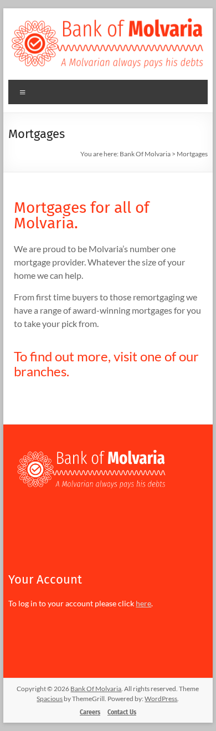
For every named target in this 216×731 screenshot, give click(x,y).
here (143, 603)
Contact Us (121, 712)
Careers (90, 712)
